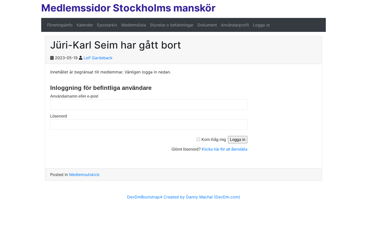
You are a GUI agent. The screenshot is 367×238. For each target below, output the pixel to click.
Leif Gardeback (98, 57)
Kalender (85, 24)
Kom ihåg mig (213, 139)
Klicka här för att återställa (224, 149)
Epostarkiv (107, 24)
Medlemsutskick (84, 174)
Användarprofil (235, 24)
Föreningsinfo (60, 24)
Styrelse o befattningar (171, 24)
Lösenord (58, 116)
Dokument (207, 24)
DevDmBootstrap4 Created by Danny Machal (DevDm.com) (183, 196)
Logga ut (261, 24)
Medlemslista (133, 24)
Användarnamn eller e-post (74, 96)
